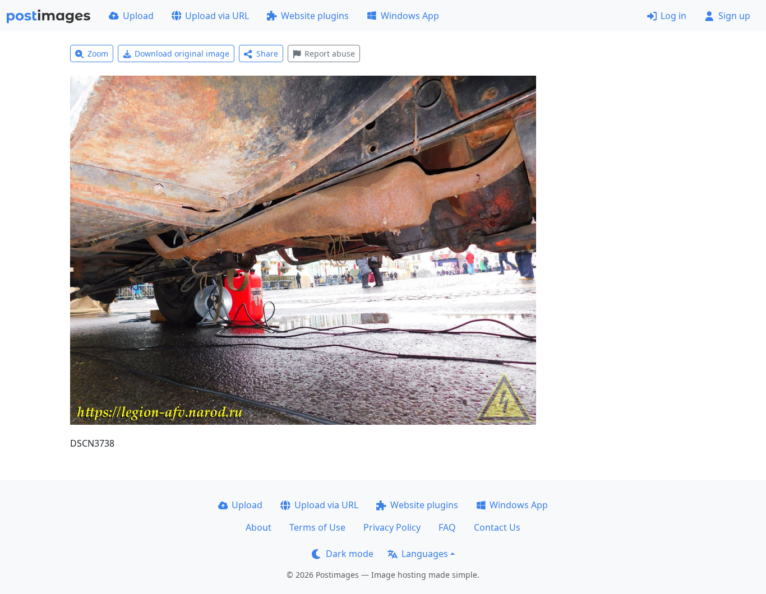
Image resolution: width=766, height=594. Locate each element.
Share (267, 53)
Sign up (734, 16)
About (258, 527)
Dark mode (349, 553)
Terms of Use (317, 527)
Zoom (97, 53)
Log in (673, 16)
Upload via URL (217, 16)
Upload (138, 16)
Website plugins (315, 16)
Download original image (182, 53)
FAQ (447, 527)
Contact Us (497, 527)
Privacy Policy (392, 527)
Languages (425, 553)
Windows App (410, 16)
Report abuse (329, 53)
